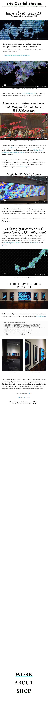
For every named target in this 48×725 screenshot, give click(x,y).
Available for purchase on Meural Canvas (17, 55)
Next (27, 397)
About (24, 683)
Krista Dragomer (25, 167)
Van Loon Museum (10, 148)
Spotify (4, 245)
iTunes (37, 243)
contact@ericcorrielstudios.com (18, 403)
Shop (24, 691)
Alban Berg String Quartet (12, 243)
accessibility (28, 403)
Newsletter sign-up (15, 402)
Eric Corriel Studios (24, 3)
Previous (21, 397)
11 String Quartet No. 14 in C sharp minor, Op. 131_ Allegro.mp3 (24, 230)
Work (24, 675)
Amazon (32, 243)
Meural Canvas (41, 316)
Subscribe (35, 402)
